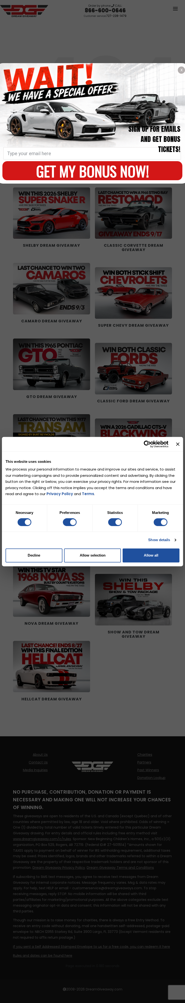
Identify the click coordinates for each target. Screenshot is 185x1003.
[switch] (70, 522)
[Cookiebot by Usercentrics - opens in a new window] (147, 444)
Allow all (151, 555)
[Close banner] (177, 444)
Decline (34, 555)
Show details (159, 540)
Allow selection (93, 555)
